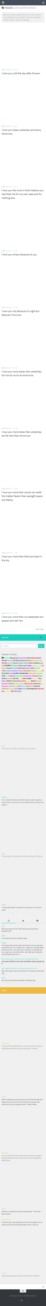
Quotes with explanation (32, 683)
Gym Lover (5, 1153)
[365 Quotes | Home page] (3, 2)
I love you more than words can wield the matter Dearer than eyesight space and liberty (22, 496)
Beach (39, 658)
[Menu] (43, 2)
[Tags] (37, 921)
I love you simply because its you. (19, 254)
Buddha (4, 797)
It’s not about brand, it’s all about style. (14, 938)
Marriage (35, 678)
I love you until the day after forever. (21, 73)
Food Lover (5, 1043)
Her (41, 673)
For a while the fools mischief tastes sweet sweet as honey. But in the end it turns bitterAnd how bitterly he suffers (23, 802)
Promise (4, 683)
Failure (4, 1273)
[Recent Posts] (9, 921)
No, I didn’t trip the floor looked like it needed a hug (18, 980)
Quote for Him (6, 1219)
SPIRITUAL (5, 689)
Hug (7, 676)
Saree (3, 936)
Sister (4, 905)
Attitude (34, 658)
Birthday (4, 663)
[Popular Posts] (23, 921)
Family (37, 668)
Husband (12, 676)
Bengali (4, 943)
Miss (40, 678)
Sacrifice (12, 686)
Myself (4, 1097)
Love (3, 70)
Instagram (35, 676)
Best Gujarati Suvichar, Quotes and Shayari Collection (19, 968)
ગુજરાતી (7, 658)
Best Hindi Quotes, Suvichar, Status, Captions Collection (20, 959)
